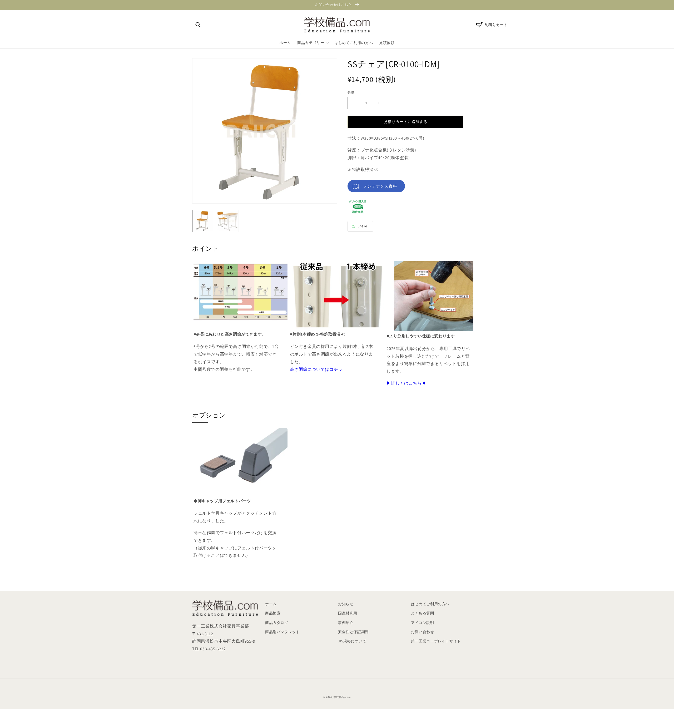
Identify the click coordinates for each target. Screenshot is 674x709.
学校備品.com (342, 697)
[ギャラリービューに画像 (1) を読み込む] (203, 221)
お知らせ (345, 604)
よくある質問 (422, 613)
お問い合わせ (422, 631)
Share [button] (362, 226)
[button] (198, 25)
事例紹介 (345, 622)
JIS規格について (352, 641)
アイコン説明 (422, 622)
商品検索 (272, 613)
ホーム (271, 604)
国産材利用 (347, 613)
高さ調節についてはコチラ (316, 369)
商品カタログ (276, 622)
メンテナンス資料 (380, 186)
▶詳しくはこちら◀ (406, 383)
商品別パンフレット (282, 631)
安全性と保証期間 (353, 631)
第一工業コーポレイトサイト (436, 641)
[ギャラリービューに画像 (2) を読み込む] (228, 221)
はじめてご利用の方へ (430, 604)
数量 (351, 92)
